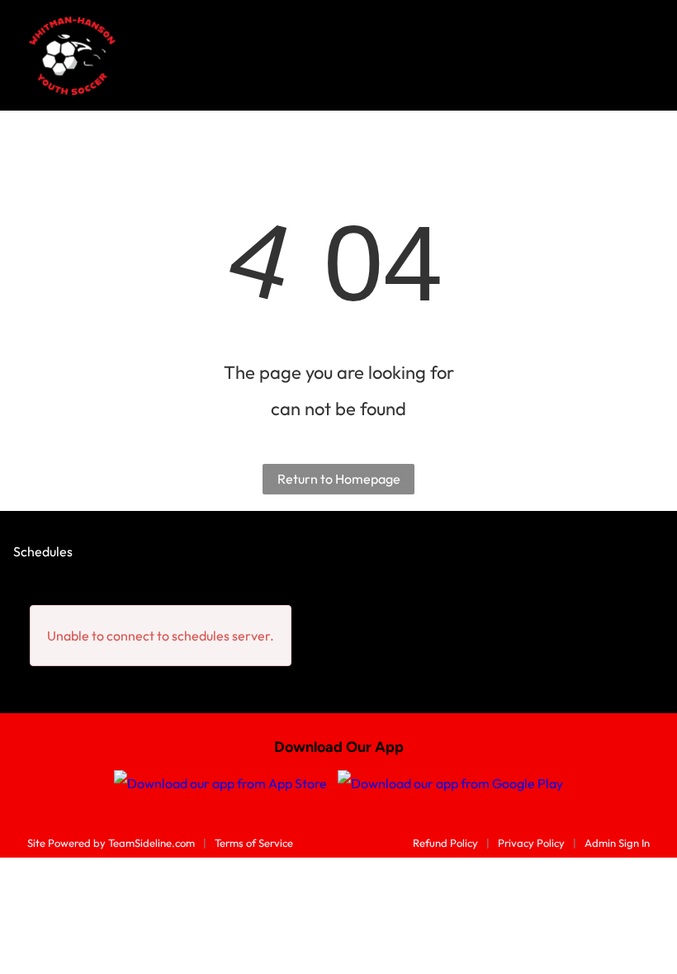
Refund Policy (445, 842)
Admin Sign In (617, 842)
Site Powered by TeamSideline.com (111, 842)
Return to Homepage (338, 478)
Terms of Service (254, 842)
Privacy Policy (531, 842)
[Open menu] (638, 55)
